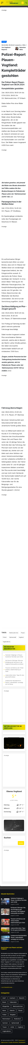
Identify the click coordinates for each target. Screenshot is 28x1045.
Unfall (12, 1027)
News (4, 1010)
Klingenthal (5, 1006)
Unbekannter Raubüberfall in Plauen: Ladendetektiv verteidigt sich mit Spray (14, 682)
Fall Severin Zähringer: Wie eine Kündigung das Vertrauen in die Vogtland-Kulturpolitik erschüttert (14, 662)
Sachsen (5, 1023)
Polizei (4, 41)
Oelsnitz (12, 1010)
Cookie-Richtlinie (13, 1042)
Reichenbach (6, 1019)
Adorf (4, 998)
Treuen (4, 1027)
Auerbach (12, 998)
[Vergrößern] (22, 739)
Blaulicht (21, 998)
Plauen (23, 633)
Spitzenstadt (12, 637)
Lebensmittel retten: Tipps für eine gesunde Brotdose (14, 676)
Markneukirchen (13, 633)
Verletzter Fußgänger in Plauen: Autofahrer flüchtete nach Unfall (14, 656)
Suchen (7, 838)
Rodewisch (17, 1019)
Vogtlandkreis (6, 641)
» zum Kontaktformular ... (7, 987)
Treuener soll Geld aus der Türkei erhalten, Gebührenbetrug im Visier (14, 669)
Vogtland (21, 637)
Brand (4, 1002)
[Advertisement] (14, 25)
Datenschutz (4, 1042)
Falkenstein (13, 1002)
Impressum (22, 1040)
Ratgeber (13, 1014)
